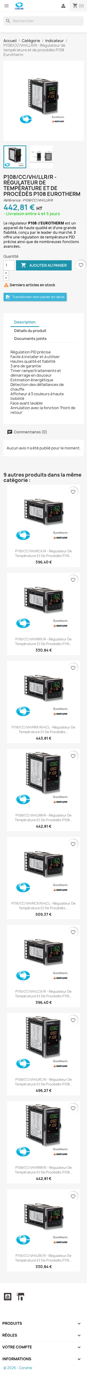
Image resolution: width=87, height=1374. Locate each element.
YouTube (7, 1296)
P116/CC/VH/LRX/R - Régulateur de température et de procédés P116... (43, 1257)
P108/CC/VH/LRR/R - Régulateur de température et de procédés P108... (43, 817)
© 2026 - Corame (17, 1367)
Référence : (12, 200)
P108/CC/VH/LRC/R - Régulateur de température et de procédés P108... (43, 1081)
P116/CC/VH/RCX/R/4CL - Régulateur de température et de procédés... (43, 905)
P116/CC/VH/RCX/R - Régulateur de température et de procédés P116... (43, 553)
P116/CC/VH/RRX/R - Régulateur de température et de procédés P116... (43, 641)
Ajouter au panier (44, 265)
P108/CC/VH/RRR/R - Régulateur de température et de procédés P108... (43, 1169)
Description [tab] (24, 322)
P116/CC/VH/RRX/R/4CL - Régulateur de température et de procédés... (43, 729)
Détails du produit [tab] (30, 330)
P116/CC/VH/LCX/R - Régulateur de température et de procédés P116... (43, 993)
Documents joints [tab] (30, 338)
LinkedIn (20, 1296)
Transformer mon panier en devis (37, 297)
